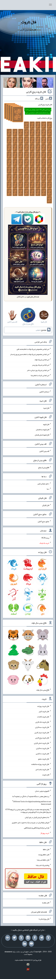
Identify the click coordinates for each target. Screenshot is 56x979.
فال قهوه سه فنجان (42, 429)
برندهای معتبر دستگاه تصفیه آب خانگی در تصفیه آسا (30, 796)
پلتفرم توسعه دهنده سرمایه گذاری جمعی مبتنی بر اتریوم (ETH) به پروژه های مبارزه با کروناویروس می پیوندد (28, 811)
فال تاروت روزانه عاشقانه (40, 764)
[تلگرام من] (41, 938)
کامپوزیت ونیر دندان (42, 791)
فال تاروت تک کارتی (42, 722)
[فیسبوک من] (34, 938)
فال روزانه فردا (44, 919)
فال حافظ (46, 849)
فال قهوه (46, 424)
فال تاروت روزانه (43, 706)
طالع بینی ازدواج (43, 467)
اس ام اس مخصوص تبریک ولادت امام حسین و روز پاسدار (29, 354)
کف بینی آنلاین (44, 451)
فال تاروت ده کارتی (42, 753)
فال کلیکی (45, 505)
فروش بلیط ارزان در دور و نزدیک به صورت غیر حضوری (30, 822)
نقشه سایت (19, 960)
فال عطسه (45, 902)
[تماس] (21, 938)
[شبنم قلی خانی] (11, 83)
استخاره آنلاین (44, 391)
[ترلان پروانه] (28, 83)
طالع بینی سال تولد (42, 690)
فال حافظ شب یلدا (43, 860)
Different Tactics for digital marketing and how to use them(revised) (32, 803)
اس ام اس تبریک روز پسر (40, 365)
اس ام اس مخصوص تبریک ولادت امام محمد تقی (33, 349)
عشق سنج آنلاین (43, 521)
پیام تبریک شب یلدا (42, 865)
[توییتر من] (14, 938)
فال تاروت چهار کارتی (42, 732)
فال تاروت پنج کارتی (36, 91)
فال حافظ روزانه (43, 854)
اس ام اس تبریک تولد (42, 359)
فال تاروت (28, 22)
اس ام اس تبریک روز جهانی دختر (38, 370)
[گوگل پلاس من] (7, 938)
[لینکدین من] (24, 944)
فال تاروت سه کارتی (42, 727)
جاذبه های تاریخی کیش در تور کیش (37, 817)
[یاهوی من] (48, 938)
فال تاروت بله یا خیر (42, 769)
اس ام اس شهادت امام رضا (40, 375)
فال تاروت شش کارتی (41, 743)
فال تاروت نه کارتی (42, 748)
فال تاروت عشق (43, 759)
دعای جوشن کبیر (43, 483)
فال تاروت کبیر (44, 711)
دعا (48, 489)
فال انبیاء (46, 408)
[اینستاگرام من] (28, 938)
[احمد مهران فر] (45, 83)
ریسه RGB (45, 538)
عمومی (38, 330)
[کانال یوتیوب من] (31, 944)
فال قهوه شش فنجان (42, 435)
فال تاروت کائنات (43, 716)
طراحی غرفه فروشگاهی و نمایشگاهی (36, 828)
